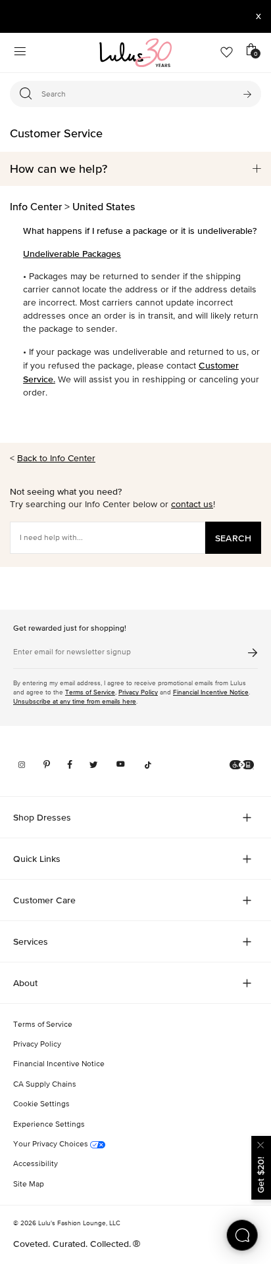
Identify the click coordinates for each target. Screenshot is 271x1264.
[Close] (261, 1143)
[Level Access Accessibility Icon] (241, 764)
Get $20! (260, 1175)
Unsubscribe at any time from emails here (74, 701)
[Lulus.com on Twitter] (94, 764)
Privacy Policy (138, 692)
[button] (135, 169)
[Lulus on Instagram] (22, 764)
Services (30, 941)
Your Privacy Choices (51, 1144)
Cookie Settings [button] (41, 1104)
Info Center (36, 206)
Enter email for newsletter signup (72, 652)
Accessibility (35, 1164)
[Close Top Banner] (258, 16)
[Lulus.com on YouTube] (121, 764)
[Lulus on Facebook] (70, 764)
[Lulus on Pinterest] (47, 764)
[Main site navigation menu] (20, 52)
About (25, 983)
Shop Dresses (42, 817)
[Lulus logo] (135, 52)
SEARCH (233, 538)
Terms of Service (90, 692)
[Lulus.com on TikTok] (148, 764)
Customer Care (44, 900)
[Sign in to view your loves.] (226, 52)
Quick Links (37, 858)
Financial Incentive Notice (211, 692)
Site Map (28, 1184)
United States (103, 206)
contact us (192, 504)
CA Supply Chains (44, 1085)
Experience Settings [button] (49, 1125)
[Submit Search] (247, 94)
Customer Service (56, 133)
